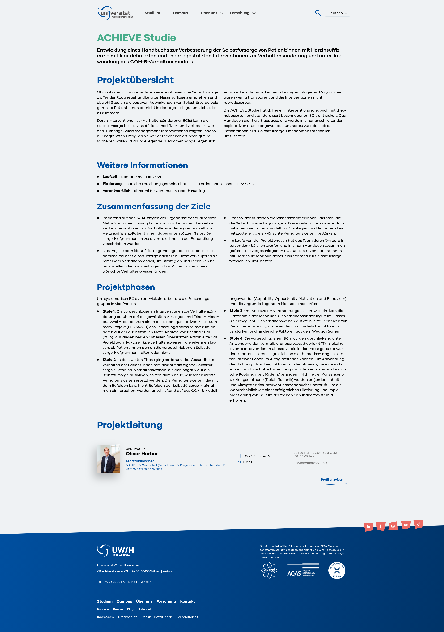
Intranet (145, 609)
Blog (130, 609)
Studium (152, 13)
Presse (118, 609)
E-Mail (247, 462)
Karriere (103, 609)
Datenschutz (127, 617)
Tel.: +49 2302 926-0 (111, 581)
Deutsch (335, 13)
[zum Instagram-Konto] (393, 526)
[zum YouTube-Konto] (406, 525)
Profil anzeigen (332, 479)
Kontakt (145, 581)
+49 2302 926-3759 (256, 456)
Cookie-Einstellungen (156, 617)
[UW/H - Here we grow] (115, 13)
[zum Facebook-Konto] (381, 527)
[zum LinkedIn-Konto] (368, 527)
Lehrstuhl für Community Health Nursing (168, 191)
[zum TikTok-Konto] (418, 525)
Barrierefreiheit (187, 617)
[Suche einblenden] (318, 13)
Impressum (105, 617)
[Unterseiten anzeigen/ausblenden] (164, 13)
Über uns (209, 13)
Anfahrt (168, 571)
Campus (180, 13)
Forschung (240, 13)
